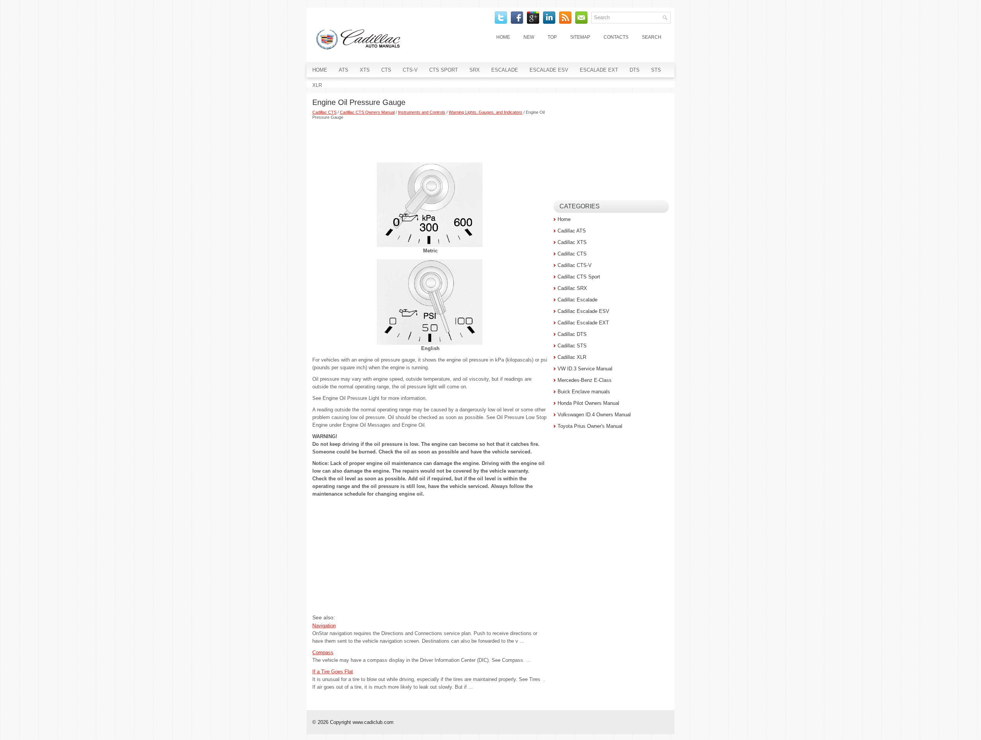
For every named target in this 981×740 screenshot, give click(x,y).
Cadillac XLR (572, 357)
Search (651, 37)
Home (503, 37)
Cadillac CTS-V (575, 265)
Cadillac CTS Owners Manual (367, 112)
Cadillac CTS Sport (579, 277)
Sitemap (580, 37)
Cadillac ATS (572, 231)
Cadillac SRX (572, 288)
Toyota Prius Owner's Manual (590, 426)
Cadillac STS (572, 346)
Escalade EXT (599, 70)
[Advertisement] (430, 141)
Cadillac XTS (572, 242)
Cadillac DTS (572, 334)
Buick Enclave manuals (584, 392)
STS (656, 70)
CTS (386, 70)
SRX (474, 70)
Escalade (504, 70)
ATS (343, 70)
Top (552, 37)
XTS (365, 70)
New (528, 37)
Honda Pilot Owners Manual (588, 403)
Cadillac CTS (324, 112)
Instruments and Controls (421, 112)
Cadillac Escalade (577, 300)
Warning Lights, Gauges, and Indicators (485, 112)
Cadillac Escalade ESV (583, 311)
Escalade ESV (549, 70)
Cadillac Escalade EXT (583, 323)
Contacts (616, 37)
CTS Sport (443, 70)
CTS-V (410, 70)
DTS (635, 70)
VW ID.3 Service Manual (585, 369)
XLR (317, 85)
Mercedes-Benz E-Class (585, 380)
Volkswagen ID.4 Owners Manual (594, 414)
